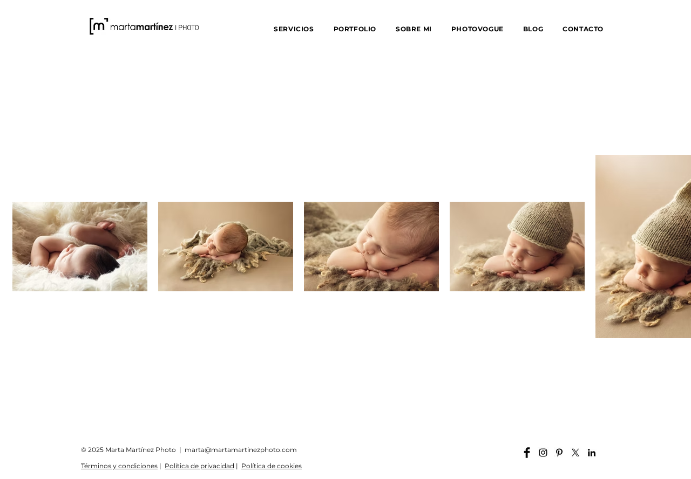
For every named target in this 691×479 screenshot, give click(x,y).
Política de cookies (271, 466)
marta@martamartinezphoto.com (241, 450)
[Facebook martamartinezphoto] (526, 452)
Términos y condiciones (119, 466)
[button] (293, 29)
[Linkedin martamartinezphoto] (591, 452)
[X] (575, 452)
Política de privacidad (199, 466)
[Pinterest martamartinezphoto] (559, 452)
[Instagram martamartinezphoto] (543, 452)
